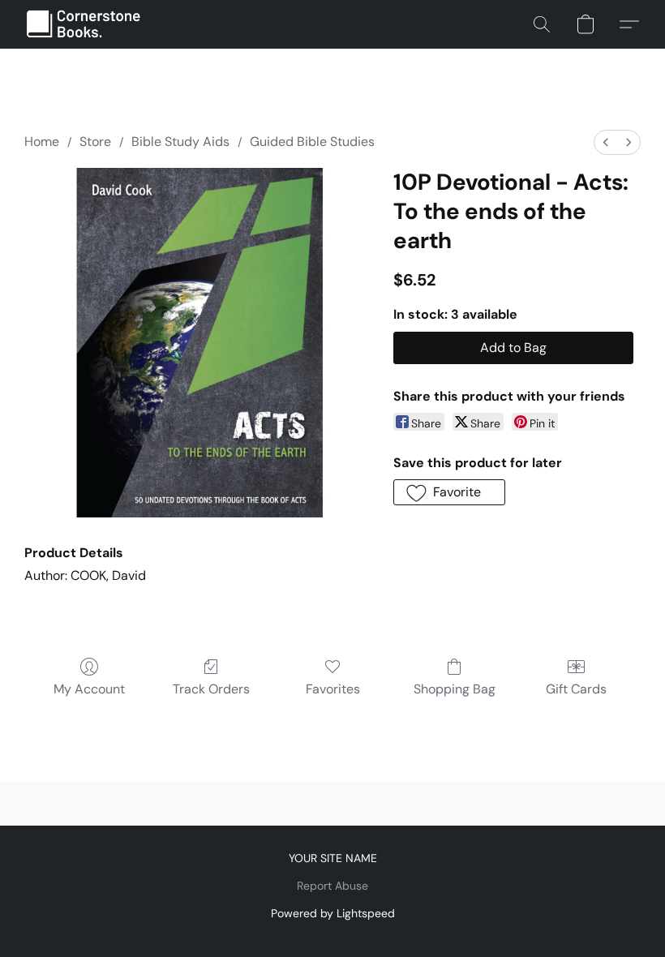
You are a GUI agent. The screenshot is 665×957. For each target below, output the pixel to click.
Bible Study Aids (180, 141)
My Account (89, 688)
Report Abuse (332, 885)
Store (95, 141)
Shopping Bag (455, 688)
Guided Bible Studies (312, 141)
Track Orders (211, 688)
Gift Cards (576, 688)
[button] (85, 24)
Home (41, 141)
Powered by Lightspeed (333, 913)
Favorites (333, 688)
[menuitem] (605, 142)
